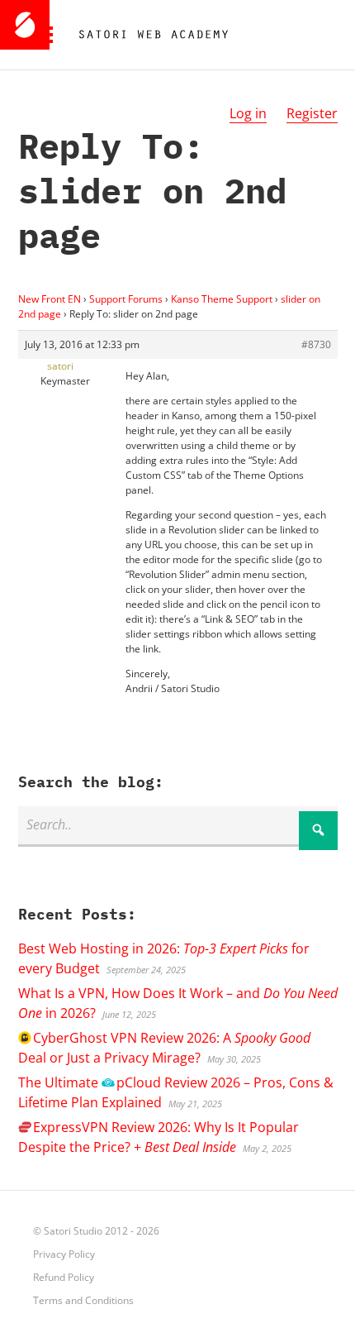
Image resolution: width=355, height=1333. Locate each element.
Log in (248, 113)
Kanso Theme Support (221, 299)
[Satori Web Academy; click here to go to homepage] (147, 35)
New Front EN (49, 299)
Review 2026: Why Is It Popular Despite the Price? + (158, 1137)
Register (312, 113)
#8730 (316, 344)
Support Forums (126, 299)
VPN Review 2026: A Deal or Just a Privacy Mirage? (164, 1048)
